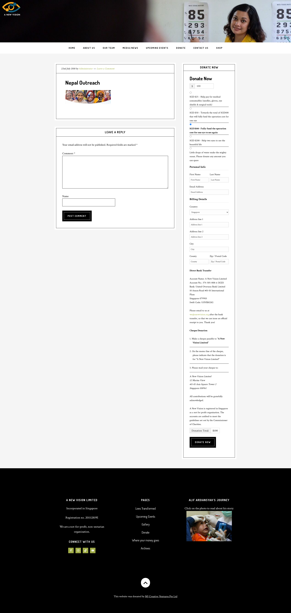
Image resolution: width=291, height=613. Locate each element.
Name (65, 196)
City (192, 243)
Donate (145, 532)
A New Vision (25, 21)
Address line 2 (196, 231)
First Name (195, 174)
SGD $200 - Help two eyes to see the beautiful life (207, 142)
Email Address (197, 186)
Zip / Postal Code (218, 256)
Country (193, 206)
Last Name (215, 174)
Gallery (146, 524)
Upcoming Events (145, 516)
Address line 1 (196, 219)
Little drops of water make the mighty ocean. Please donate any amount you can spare (208, 156)
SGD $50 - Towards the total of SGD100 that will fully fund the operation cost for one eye (209, 116)
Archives (145, 548)
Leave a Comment (105, 68)
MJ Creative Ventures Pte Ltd (161, 596)
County (193, 256)
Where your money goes (145, 540)
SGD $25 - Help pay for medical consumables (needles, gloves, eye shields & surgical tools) (206, 100)
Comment (68, 153)
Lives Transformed (145, 508)
